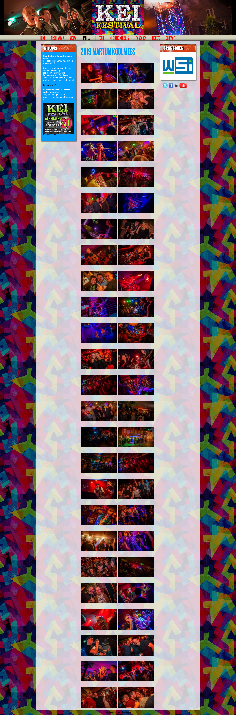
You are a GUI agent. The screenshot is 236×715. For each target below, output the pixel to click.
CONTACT (170, 38)
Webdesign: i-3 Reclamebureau (118, 712)
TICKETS (156, 38)
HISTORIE (99, 38)
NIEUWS (74, 38)
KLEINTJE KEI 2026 (119, 38)
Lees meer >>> (50, 85)
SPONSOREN (140, 38)
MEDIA (86, 38)
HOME (42, 38)
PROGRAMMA (57, 38)
